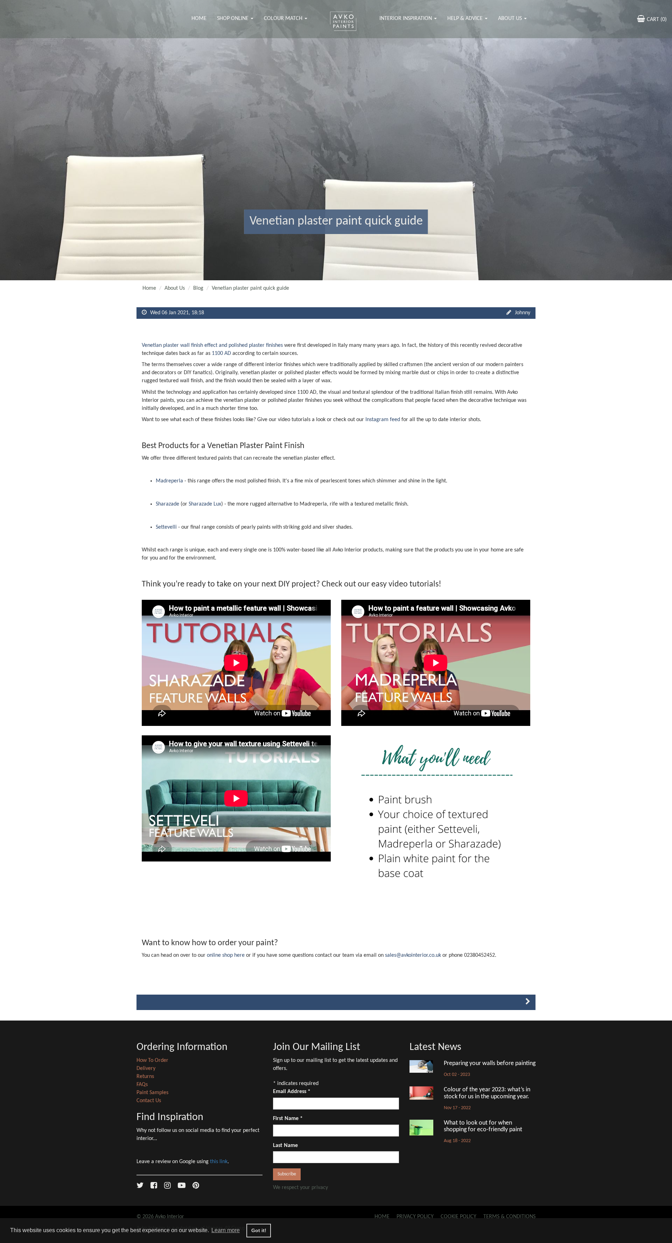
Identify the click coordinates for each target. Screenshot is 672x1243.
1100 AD (221, 353)
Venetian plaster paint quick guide (250, 288)
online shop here (226, 955)
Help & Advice (465, 18)
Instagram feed (382, 420)
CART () (657, 19)
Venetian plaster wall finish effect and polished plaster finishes (213, 345)
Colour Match (284, 18)
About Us (510, 18)
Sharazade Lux (205, 504)
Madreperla (169, 481)
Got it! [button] (258, 1230)
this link (218, 1162)
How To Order (152, 1060)
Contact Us (148, 1101)
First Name (288, 1118)
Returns (145, 1076)
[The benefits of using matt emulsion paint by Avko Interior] (527, 1002)
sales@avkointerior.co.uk (413, 955)
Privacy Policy (415, 1217)
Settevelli (167, 527)
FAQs (142, 1084)
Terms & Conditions (509, 1217)
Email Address (291, 1091)
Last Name (285, 1145)
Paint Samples (152, 1093)
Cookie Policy (458, 1217)
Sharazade (168, 504)
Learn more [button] (225, 1230)
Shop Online (233, 18)
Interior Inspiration (406, 18)
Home (198, 18)
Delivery (145, 1068)
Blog (198, 288)
